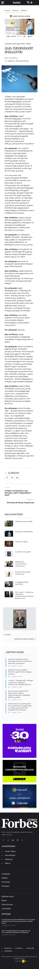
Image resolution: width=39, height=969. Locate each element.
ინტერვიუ (24, 10)
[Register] (32, 2)
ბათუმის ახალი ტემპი (23, 552)
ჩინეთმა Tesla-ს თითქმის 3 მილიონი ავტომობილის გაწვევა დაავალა (20, 672)
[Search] (28, 2)
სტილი (4, 900)
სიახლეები (6, 874)
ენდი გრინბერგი (11, 58)
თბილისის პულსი (21, 541)
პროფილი (15, 10)
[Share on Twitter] (12, 477)
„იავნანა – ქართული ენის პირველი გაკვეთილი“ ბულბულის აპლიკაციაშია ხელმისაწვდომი (20, 682)
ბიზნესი (5, 878)
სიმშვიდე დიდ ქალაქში (24, 521)
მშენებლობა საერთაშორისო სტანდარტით (21, 564)
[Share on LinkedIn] (17, 477)
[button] (2, 2)
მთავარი (7, 10)
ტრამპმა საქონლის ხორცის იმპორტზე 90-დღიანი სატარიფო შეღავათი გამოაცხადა (20, 661)
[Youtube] (13, 840)
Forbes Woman (7, 904)
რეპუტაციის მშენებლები (24, 531)
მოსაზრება (6, 882)
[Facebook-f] (4, 840)
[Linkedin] (17, 840)
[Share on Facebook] (7, 477)
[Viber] (22, 840)
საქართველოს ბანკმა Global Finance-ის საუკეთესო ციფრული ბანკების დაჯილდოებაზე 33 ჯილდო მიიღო (18, 921)
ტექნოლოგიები (8, 896)
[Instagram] (8, 840)
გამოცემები (6, 908)
